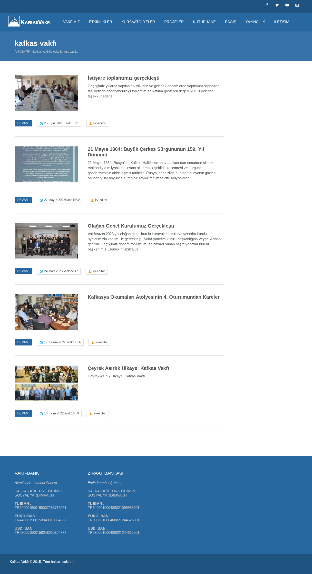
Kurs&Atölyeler (138, 22)
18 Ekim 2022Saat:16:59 (61, 413)
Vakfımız (71, 22)
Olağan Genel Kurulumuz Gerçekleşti (131, 226)
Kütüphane (204, 22)
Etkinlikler (100, 22)
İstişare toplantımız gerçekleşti (124, 78)
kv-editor (99, 123)
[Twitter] (277, 6)
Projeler (174, 22)
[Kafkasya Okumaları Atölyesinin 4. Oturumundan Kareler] (46, 312)
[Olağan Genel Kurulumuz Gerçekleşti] (46, 240)
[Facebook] (267, 6)
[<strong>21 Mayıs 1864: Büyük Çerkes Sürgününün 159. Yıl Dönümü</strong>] (46, 164)
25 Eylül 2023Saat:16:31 (61, 123)
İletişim (281, 22)
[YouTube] (287, 6)
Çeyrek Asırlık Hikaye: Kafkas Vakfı (128, 368)
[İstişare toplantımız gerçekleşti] (46, 93)
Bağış (230, 22)
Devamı (23, 123)
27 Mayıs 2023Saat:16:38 (62, 200)
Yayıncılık (255, 22)
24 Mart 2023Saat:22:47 (61, 271)
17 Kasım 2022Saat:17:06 (62, 342)
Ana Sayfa (22, 51)
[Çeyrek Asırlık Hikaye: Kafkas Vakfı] (46, 383)
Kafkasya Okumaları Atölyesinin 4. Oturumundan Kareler (154, 297)
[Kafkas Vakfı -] (29, 27)
